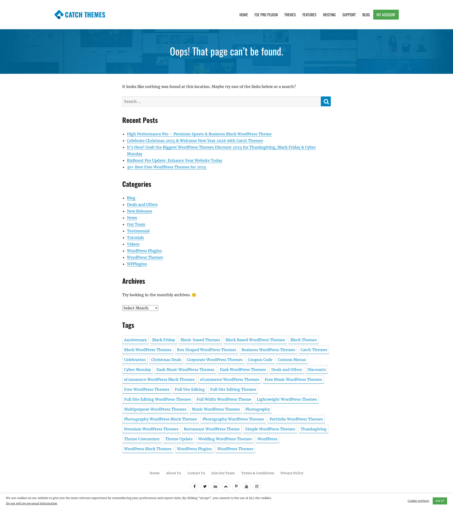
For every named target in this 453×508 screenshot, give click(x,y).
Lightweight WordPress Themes (287, 399)
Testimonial (138, 231)
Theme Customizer (142, 439)
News (132, 217)
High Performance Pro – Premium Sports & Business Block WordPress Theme (199, 134)
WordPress (267, 439)
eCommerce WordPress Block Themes (159, 379)
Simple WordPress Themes (270, 429)
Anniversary (135, 339)
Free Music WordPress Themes (293, 379)
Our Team (136, 224)
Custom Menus (292, 359)
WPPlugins (137, 264)
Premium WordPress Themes (151, 429)
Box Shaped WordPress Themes (206, 349)
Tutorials (135, 237)
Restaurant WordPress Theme (212, 429)
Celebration (135, 359)
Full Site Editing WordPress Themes (157, 399)
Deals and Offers (142, 204)
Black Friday (163, 339)
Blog (366, 14)
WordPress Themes (145, 257)
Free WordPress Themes (146, 389)
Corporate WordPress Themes (215, 359)
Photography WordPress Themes (233, 419)
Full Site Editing (190, 389)
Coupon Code (260, 359)
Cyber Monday (137, 369)
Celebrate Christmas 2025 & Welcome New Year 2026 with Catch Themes (195, 140)
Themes (290, 14)
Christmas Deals (166, 359)
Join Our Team (223, 473)
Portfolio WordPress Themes (296, 419)
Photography (257, 409)
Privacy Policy (292, 473)
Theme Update (179, 439)
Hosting (329, 14)
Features (309, 14)
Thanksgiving (314, 429)
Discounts (316, 369)
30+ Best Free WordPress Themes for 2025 (166, 167)
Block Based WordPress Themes (255, 339)
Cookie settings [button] (418, 501)
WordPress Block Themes (148, 448)
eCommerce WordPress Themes (229, 379)
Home (243, 14)
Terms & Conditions (257, 473)
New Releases (139, 211)
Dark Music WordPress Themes (185, 369)
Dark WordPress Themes (243, 369)
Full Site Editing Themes (233, 389)
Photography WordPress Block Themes (160, 419)
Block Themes (303, 339)
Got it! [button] (440, 501)
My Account (386, 14)
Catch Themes (85, 14)
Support (349, 14)
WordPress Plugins (144, 250)
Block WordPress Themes (148, 349)
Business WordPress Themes (268, 349)
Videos (133, 244)
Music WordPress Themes (216, 409)
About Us (173, 473)
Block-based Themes (200, 339)
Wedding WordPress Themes (225, 439)
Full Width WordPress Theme (224, 399)
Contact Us (196, 473)
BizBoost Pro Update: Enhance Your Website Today (174, 160)
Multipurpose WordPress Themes (155, 409)
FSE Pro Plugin (266, 14)
